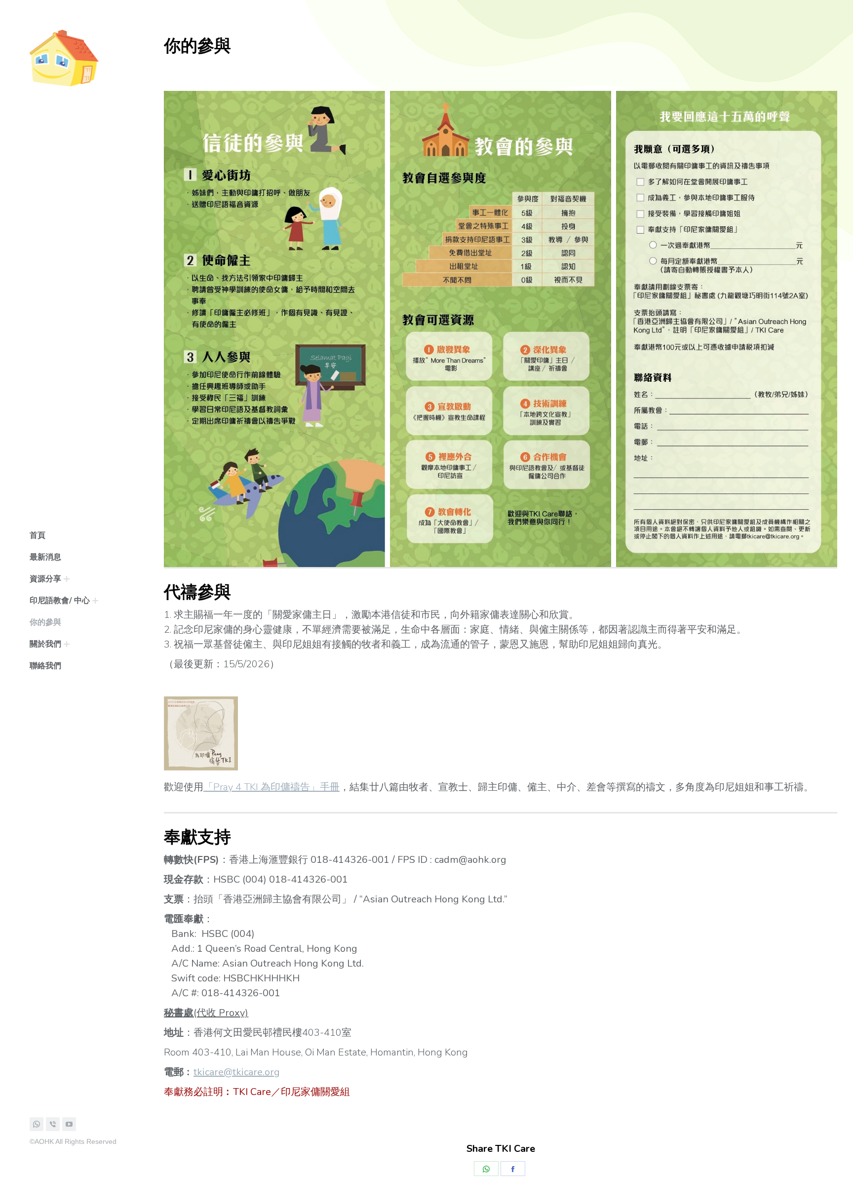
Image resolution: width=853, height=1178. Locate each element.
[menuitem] (37, 535)
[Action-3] (274, 329)
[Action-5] (726, 329)
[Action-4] (500, 329)
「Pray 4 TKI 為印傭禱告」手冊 (271, 787)
